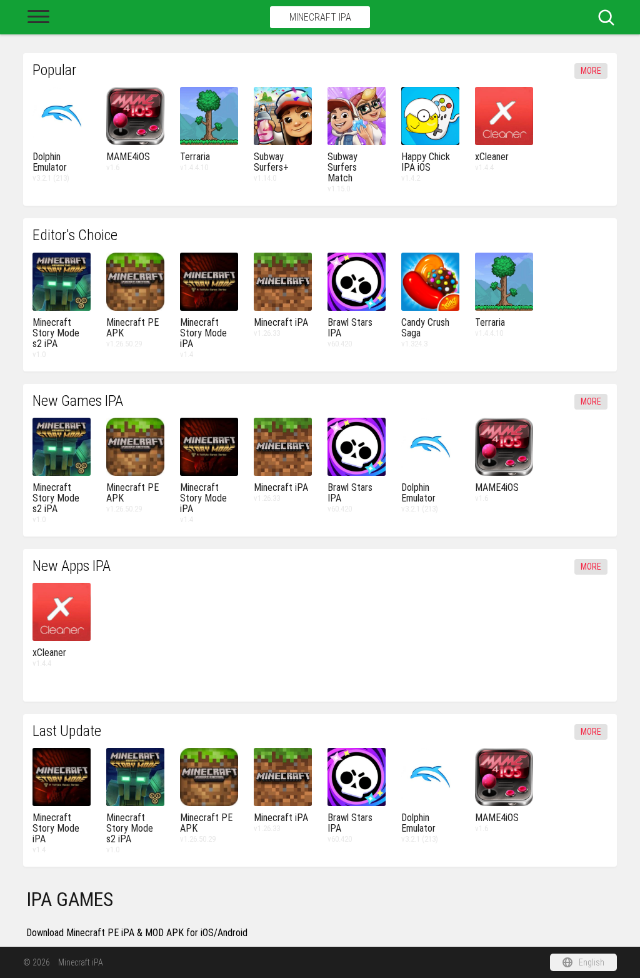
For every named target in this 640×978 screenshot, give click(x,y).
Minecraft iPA (320, 17)
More (591, 71)
